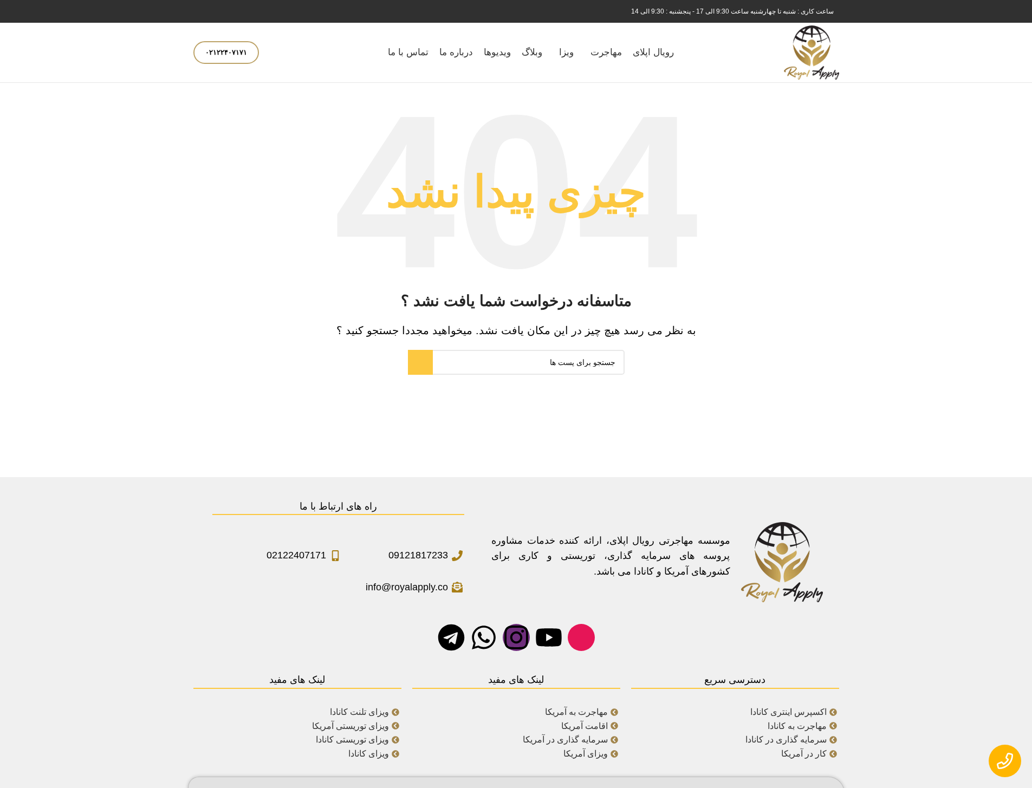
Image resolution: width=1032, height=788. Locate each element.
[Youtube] (548, 637)
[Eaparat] (581, 637)
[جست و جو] (274, 52)
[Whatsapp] (483, 637)
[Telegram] (451, 637)
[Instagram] (516, 637)
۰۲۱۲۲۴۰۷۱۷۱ (226, 52)
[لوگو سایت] (811, 52)
